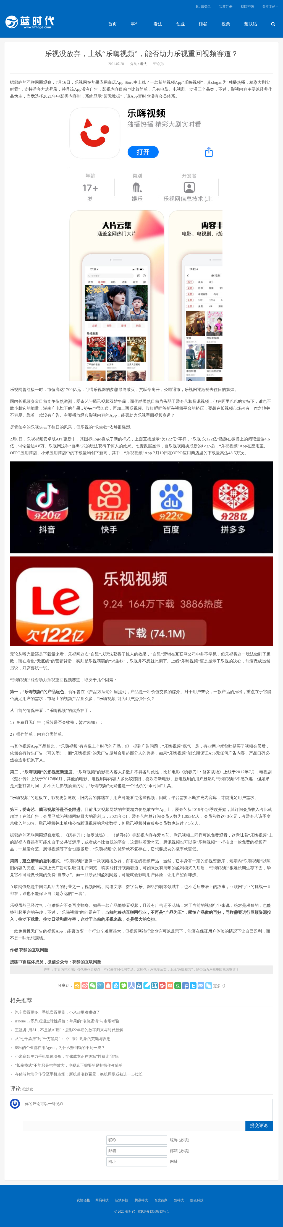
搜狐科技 (196, 1200)
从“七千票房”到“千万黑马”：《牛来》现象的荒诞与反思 (63, 1039)
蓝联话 (250, 24)
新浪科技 (121, 1200)
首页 (112, 24)
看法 (157, 24)
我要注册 (225, 7)
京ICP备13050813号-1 (153, 1211)
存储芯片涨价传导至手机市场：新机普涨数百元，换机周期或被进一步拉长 (79, 1074)
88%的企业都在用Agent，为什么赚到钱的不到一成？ (60, 1048)
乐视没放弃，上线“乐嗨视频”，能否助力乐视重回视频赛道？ (141, 54)
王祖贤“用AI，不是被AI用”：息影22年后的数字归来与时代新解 (69, 1030)
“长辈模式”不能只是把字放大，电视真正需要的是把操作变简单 (69, 1065)
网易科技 (102, 1200)
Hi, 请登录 (203, 7)
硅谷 (203, 24)
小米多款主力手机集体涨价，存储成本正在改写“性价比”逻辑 (67, 1056)
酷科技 (179, 1200)
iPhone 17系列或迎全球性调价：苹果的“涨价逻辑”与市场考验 (67, 1021)
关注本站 (269, 7)
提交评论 (259, 1125)
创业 (180, 24)
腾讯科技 (141, 1200)
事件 (135, 24)
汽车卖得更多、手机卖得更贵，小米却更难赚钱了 (57, 1012)
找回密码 (247, 7)
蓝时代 (29, 23)
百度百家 (160, 1200)
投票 (225, 24)
